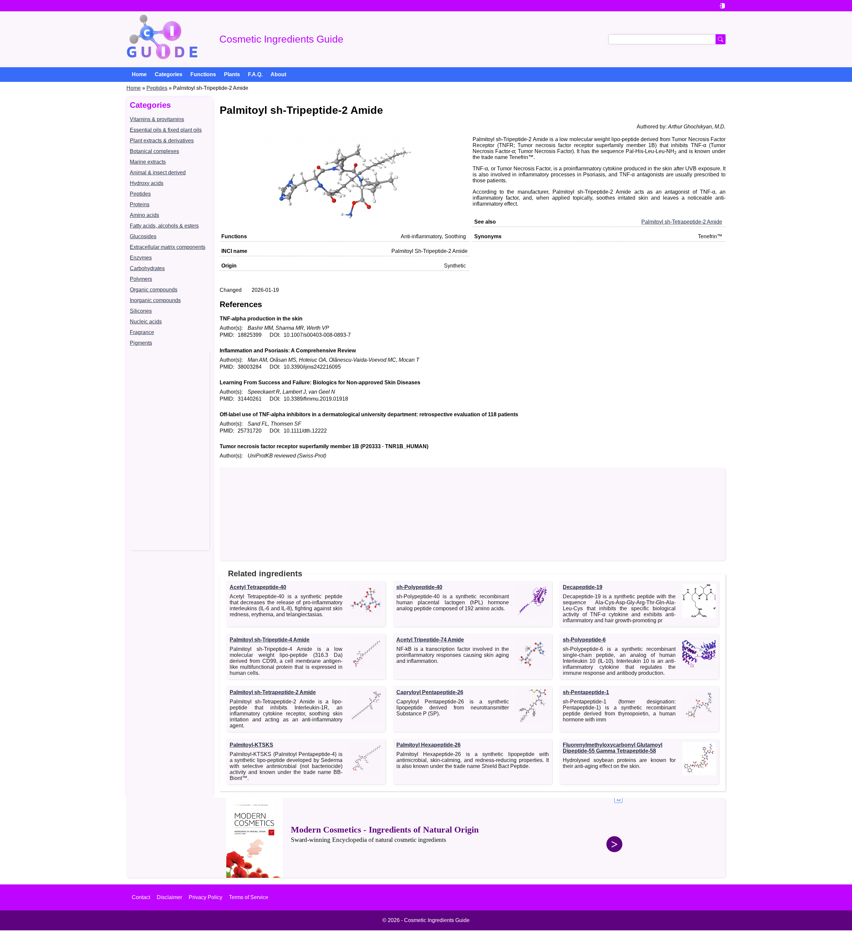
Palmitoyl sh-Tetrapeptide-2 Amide (681, 222)
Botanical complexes (154, 151)
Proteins (139, 204)
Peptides (156, 88)
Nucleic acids (146, 321)
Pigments (141, 343)
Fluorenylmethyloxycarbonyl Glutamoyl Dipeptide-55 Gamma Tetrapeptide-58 (612, 748)
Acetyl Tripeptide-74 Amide (430, 640)
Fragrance (142, 332)
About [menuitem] (278, 74)
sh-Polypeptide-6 (584, 640)
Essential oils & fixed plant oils (166, 130)
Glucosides (143, 236)
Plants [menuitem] (232, 74)
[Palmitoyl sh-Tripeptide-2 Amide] (344, 224)
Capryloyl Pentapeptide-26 (429, 692)
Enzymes (141, 258)
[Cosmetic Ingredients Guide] (162, 39)
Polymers (141, 279)
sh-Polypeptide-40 (419, 587)
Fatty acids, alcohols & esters (164, 226)
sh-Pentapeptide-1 (586, 692)
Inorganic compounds (155, 300)
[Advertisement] (170, 450)
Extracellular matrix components (167, 247)
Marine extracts (148, 162)
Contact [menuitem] (141, 897)
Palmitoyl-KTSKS (251, 745)
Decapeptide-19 (582, 587)
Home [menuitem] (139, 74)
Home (133, 88)
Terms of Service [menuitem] (248, 897)
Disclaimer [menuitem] (169, 897)
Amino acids (144, 215)
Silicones (141, 311)
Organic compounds (153, 289)
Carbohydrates (147, 268)
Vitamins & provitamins (157, 119)
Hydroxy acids (146, 183)
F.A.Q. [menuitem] (255, 74)
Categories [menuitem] (168, 74)
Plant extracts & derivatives (162, 140)
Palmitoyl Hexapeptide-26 (428, 745)
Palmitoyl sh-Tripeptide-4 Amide (270, 640)
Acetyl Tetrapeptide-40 (258, 587)
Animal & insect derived (158, 172)
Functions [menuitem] (203, 74)
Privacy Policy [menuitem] (205, 897)
